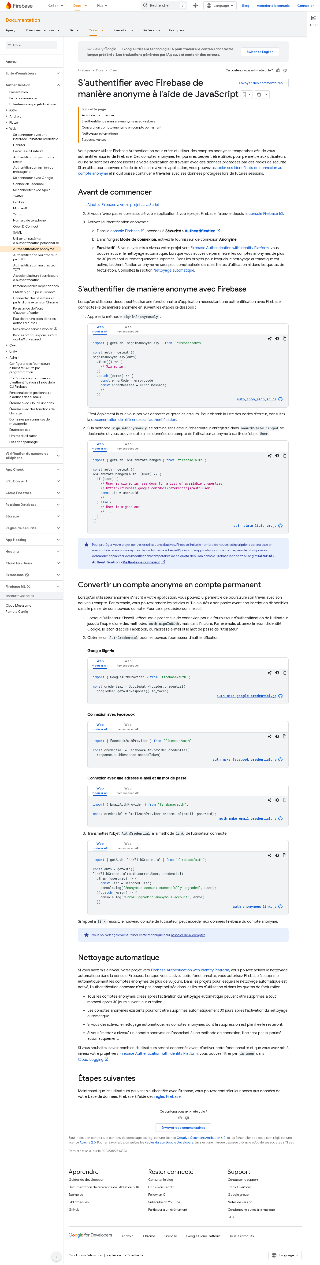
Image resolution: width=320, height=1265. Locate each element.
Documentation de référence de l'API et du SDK (104, 1187)
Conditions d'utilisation (85, 1255)
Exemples (176, 30)
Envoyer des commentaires (261, 83)
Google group (238, 1194)
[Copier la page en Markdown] (259, 95)
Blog (245, 6)
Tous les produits (242, 1236)
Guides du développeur (86, 1179)
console (263, 213)
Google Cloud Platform (203, 1236)
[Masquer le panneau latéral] (56, 1256)
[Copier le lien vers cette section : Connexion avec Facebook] (139, 714)
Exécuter (121, 30)
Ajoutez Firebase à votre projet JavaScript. (123, 205)
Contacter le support (243, 1179)
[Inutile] (285, 70)
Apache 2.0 (88, 1142)
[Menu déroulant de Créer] (63, 5)
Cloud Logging (91, 1059)
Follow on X (156, 1194)
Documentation (23, 20)
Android (127, 1236)
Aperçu (11, 30)
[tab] (100, 329)
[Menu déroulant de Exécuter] (133, 30)
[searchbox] (31, 45)
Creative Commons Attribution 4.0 (201, 1138)
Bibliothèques (79, 1202)
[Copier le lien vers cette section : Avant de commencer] (156, 192)
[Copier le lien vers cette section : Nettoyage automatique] (164, 958)
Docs (77, 6)
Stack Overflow (239, 1187)
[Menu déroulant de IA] (78, 30)
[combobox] (164, 5)
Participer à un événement (167, 1209)
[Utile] (278, 70)
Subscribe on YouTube (164, 1202)
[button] (28, 73)
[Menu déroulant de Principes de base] (60, 30)
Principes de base (40, 30)
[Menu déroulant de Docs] (87, 5)
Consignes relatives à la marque (251, 1209)
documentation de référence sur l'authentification (133, 419)
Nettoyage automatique (173, 270)
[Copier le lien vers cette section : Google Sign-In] (118, 651)
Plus (100, 6)
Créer (53, 6)
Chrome (149, 1236)
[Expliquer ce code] (269, 338)
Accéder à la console (273, 6)
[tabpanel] (188, 371)
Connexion (305, 6)
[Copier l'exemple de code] (284, 338)
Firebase (84, 70)
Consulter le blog (160, 1179)
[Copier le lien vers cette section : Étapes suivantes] (140, 1079)
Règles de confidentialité (125, 1255)
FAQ (231, 1217)
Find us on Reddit (161, 1187)
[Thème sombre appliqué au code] (277, 338)
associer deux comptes (188, 935)
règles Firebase (167, 1096)
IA (71, 30)
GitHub (74, 1209)
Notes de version (240, 1202)
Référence (151, 30)
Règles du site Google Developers (169, 1142)
